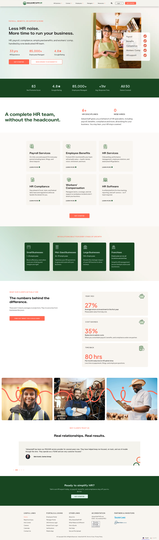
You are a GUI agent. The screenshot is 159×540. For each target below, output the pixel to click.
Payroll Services (40, 153)
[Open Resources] (104, 3)
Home (26, 517)
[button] (112, 3)
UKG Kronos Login (52, 522)
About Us (72, 517)
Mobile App (50, 531)
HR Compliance (39, 186)
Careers (26, 525)
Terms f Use (90, 536)
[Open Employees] (82, 3)
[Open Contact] (71, 3)
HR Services (110, 153)
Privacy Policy (99, 536)
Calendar (27, 528)
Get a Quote (73, 525)
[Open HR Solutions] (61, 3)
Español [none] (155, 538)
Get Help (72, 528)
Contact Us (27, 531)
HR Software (110, 186)
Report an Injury (28, 520)
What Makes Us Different (76, 522)
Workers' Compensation (75, 186)
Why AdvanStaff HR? (75, 520)
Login (118, 3)
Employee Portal (51, 517)
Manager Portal (51, 520)
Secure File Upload (75, 531)
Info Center (27, 522)
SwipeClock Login (52, 525)
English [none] (147, 538)
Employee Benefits (78, 153)
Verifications (50, 528)
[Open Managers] (93, 3)
